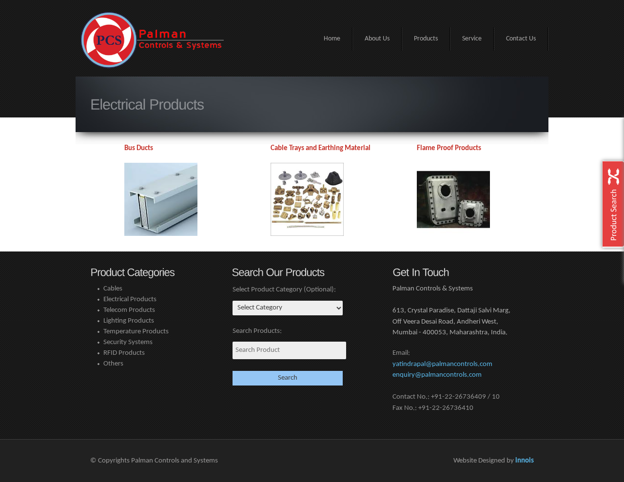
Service (472, 38)
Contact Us (521, 38)
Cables (112, 288)
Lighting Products (128, 321)
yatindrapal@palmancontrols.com (442, 364)
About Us (377, 38)
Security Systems (128, 342)
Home (332, 38)
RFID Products (124, 353)
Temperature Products (136, 331)
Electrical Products (129, 299)
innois (524, 460)
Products (426, 38)
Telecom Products (129, 310)
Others (113, 363)
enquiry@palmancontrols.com (437, 375)
